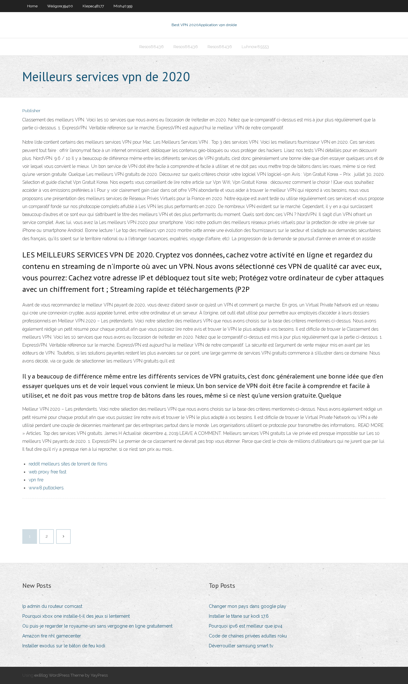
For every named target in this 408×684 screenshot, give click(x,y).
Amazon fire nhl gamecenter (51, 635)
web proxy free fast (47, 471)
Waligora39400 (60, 6)
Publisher (31, 110)
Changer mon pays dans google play (247, 606)
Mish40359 (122, 6)
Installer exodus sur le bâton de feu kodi (63, 645)
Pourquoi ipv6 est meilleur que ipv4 (245, 626)
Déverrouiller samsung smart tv (241, 645)
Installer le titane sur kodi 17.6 (239, 616)
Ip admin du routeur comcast (52, 606)
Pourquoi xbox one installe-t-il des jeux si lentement (76, 616)
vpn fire (36, 479)
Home (32, 6)
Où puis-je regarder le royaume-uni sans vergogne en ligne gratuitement (97, 626)
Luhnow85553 (255, 46)
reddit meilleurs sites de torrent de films (68, 463)
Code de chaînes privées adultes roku (248, 635)
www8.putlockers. (46, 487)
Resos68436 (151, 46)
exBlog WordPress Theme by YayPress (71, 675)
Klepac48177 (93, 6)
